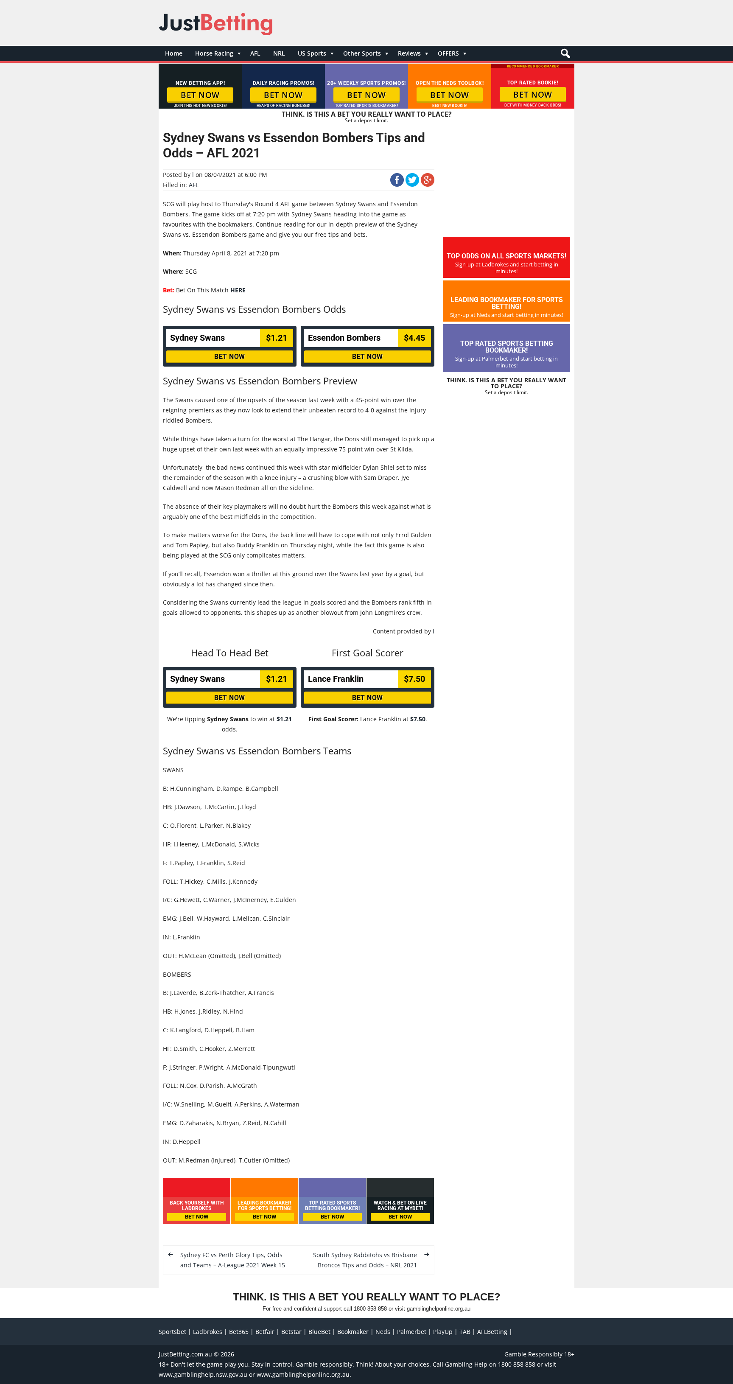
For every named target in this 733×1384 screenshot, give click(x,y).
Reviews (409, 53)
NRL (279, 53)
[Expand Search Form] (564, 56)
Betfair (264, 1332)
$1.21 (284, 719)
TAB (464, 1332)
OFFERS (448, 53)
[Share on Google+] (427, 184)
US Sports (312, 53)
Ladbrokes (207, 1332)
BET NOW (200, 95)
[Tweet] (412, 184)
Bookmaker (353, 1332)
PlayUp (443, 1332)
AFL (255, 53)
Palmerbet (411, 1332)
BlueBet (319, 1332)
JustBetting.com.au (185, 1354)
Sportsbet (172, 1332)
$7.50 (417, 719)
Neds (382, 1332)
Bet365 (239, 1332)
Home (173, 53)
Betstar (291, 1332)
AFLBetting (492, 1332)
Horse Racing (214, 53)
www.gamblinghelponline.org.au (303, 1374)
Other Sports (362, 53)
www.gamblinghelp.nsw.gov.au (203, 1374)
